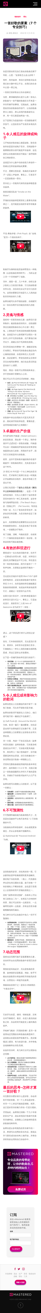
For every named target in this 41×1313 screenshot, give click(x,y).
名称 (11, 1231)
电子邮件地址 (14, 1239)
